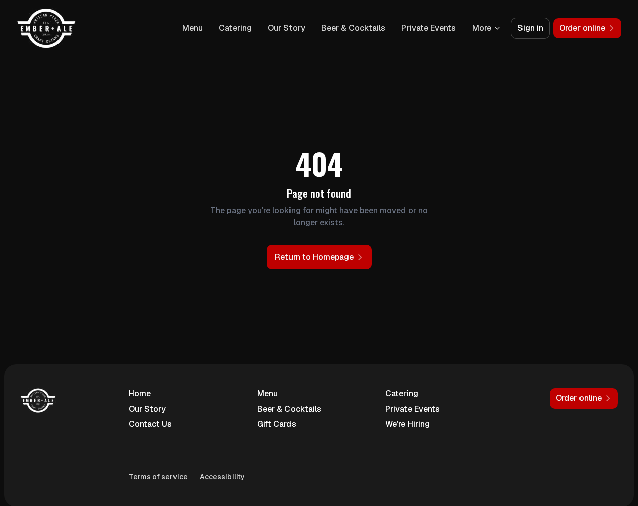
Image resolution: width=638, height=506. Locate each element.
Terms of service (158, 476)
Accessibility (222, 476)
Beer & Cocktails (353, 28)
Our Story (286, 28)
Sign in (530, 28)
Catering (235, 28)
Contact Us (150, 424)
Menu (192, 28)
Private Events (428, 28)
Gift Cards (276, 424)
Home (140, 393)
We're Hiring (407, 424)
